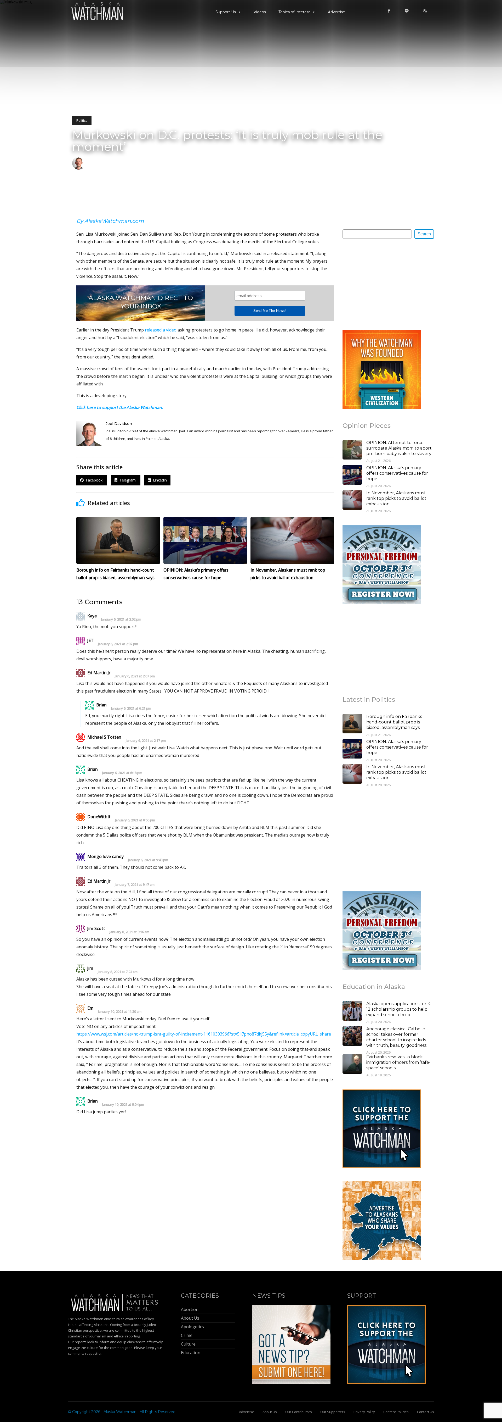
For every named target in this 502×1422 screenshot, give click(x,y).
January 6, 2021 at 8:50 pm (135, 820)
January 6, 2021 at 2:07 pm (118, 644)
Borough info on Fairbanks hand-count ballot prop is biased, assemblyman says (394, 722)
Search (424, 234)
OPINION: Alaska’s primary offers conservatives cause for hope (397, 473)
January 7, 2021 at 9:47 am (135, 884)
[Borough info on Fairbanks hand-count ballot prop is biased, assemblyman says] (352, 724)
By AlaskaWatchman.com (110, 221)
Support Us (225, 12)
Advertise (336, 12)
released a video (160, 330)
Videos (260, 12)
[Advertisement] (382, 284)
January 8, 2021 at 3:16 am (129, 932)
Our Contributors (298, 1411)
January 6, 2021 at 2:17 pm (146, 740)
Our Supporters (332, 1411)
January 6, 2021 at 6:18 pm (122, 772)
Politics (81, 120)
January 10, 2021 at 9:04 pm (123, 1104)
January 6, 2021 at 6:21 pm (131, 708)
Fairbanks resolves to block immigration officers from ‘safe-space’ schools (398, 1062)
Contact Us (425, 1411)
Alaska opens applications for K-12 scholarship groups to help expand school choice (399, 1009)
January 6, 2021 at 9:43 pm (148, 860)
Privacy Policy (364, 1411)
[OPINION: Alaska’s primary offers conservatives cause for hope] (352, 475)
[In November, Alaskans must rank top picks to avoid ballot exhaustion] (352, 500)
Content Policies (396, 1411)
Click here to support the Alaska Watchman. (119, 407)
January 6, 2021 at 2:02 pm (121, 619)
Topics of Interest (294, 12)
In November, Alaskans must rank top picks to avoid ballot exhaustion (396, 498)
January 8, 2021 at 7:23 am (118, 971)
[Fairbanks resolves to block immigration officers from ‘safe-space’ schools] (352, 1064)
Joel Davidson (119, 423)
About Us (270, 1411)
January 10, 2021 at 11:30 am (119, 1011)
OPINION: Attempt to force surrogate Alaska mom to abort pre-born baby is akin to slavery (399, 448)
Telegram (127, 480)
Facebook (94, 480)
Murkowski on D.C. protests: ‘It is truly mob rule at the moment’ (227, 141)
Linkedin (159, 480)
